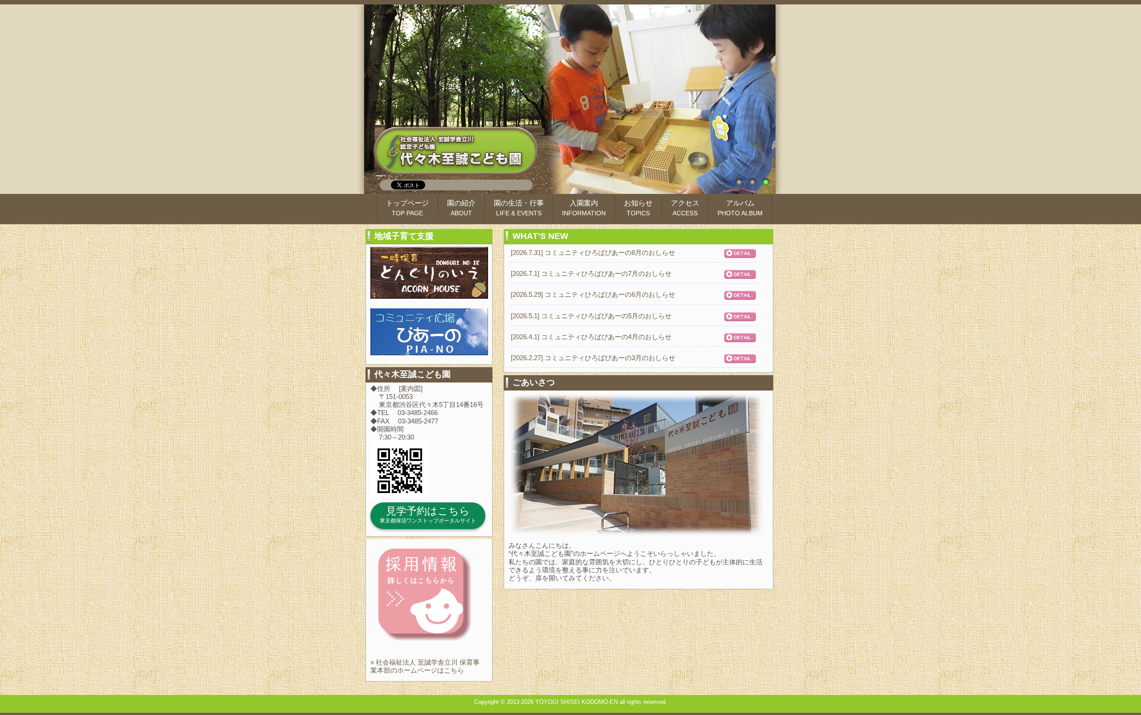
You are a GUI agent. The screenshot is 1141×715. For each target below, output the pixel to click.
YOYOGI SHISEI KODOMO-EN (576, 702)
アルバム (740, 208)
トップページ (407, 208)
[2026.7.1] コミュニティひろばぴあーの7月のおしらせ (591, 273)
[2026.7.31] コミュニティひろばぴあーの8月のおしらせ (593, 252)
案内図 (411, 388)
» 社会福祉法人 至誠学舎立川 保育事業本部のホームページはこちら (425, 666)
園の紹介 (461, 208)
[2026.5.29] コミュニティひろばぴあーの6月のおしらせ (593, 294)
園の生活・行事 (519, 208)
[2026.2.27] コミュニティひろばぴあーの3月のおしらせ (593, 358)
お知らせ (638, 208)
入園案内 (584, 208)
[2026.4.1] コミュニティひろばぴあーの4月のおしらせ (591, 337)
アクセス (685, 208)
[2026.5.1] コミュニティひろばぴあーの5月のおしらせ (591, 316)
